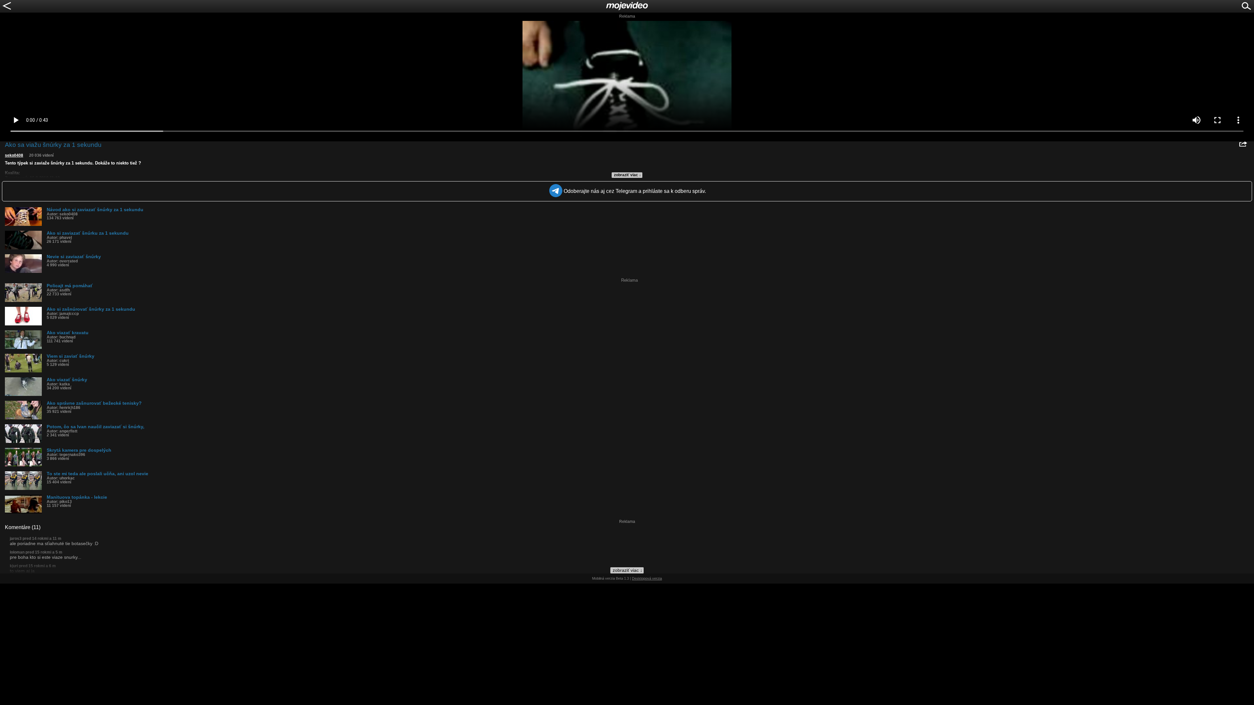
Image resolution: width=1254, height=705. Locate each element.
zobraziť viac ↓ (627, 175)
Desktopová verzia (647, 578)
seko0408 (14, 155)
